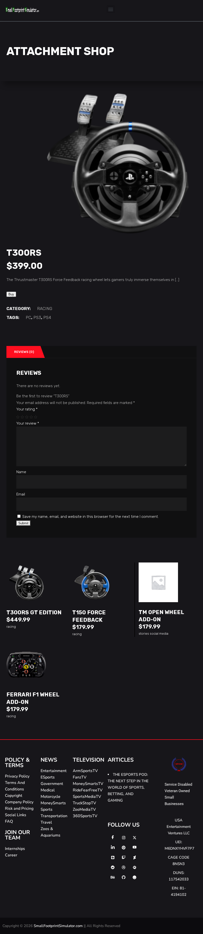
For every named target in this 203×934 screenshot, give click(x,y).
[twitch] (123, 857)
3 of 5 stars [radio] (27, 417)
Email (20, 494)
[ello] (134, 877)
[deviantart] (134, 857)
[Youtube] (134, 847)
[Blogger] (112, 857)
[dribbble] (123, 867)
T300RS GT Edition (33, 612)
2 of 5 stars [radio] (22, 417)
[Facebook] (112, 837)
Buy (11, 294)
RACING (44, 308)
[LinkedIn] (112, 847)
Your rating (27, 409)
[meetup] (134, 867)
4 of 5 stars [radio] (31, 417)
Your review (27, 423)
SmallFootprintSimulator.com (59, 925)
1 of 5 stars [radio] (18, 417)
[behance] (112, 877)
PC (28, 317)
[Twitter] (134, 837)
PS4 (47, 317)
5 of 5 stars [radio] (36, 417)
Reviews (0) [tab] (24, 352)
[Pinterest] (123, 847)
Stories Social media (153, 633)
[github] (123, 877)
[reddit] (112, 867)
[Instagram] (123, 837)
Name (21, 472)
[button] (111, 9)
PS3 (37, 317)
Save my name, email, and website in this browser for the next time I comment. (90, 516)
